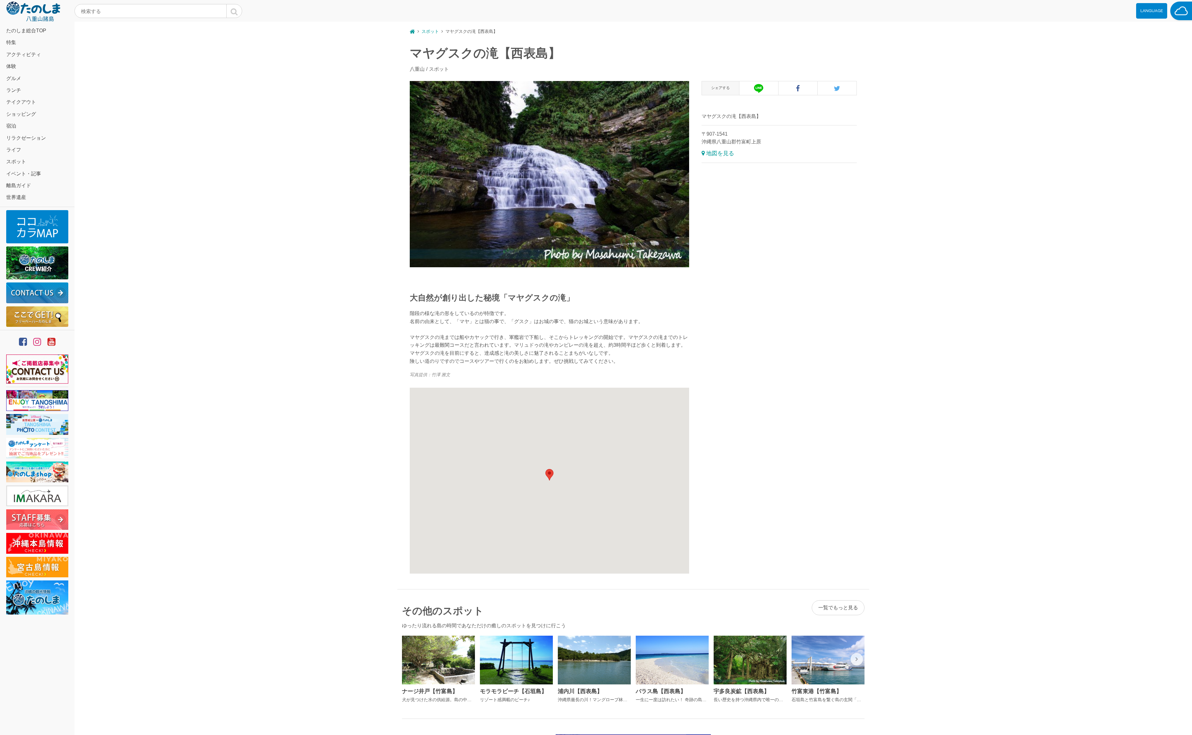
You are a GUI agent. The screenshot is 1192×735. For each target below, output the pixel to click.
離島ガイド (18, 185)
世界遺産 (16, 197)
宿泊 (11, 126)
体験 (11, 66)
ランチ (13, 90)
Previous (410, 659)
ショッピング (21, 114)
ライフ (13, 149)
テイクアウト (21, 102)
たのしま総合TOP (26, 30)
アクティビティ (23, 54)
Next (857, 659)
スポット (16, 161)
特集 (11, 42)
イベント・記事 (23, 173)
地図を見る (720, 153)
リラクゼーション (26, 138)
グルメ (13, 78)
